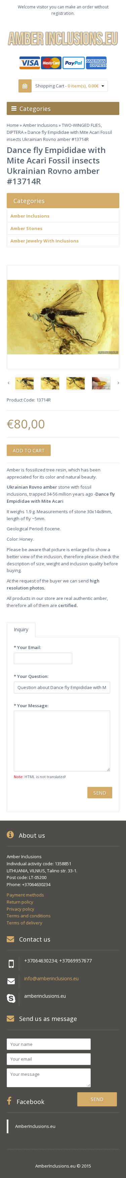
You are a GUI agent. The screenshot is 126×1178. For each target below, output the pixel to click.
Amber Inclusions (40, 125)
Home (13, 125)
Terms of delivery (24, 923)
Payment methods (25, 895)
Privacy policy (20, 909)
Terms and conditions (29, 916)
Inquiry (21, 629)
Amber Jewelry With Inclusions (44, 241)
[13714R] (63, 317)
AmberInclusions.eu (35, 1126)
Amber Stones (26, 228)
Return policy (20, 902)
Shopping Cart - (66, 86)
